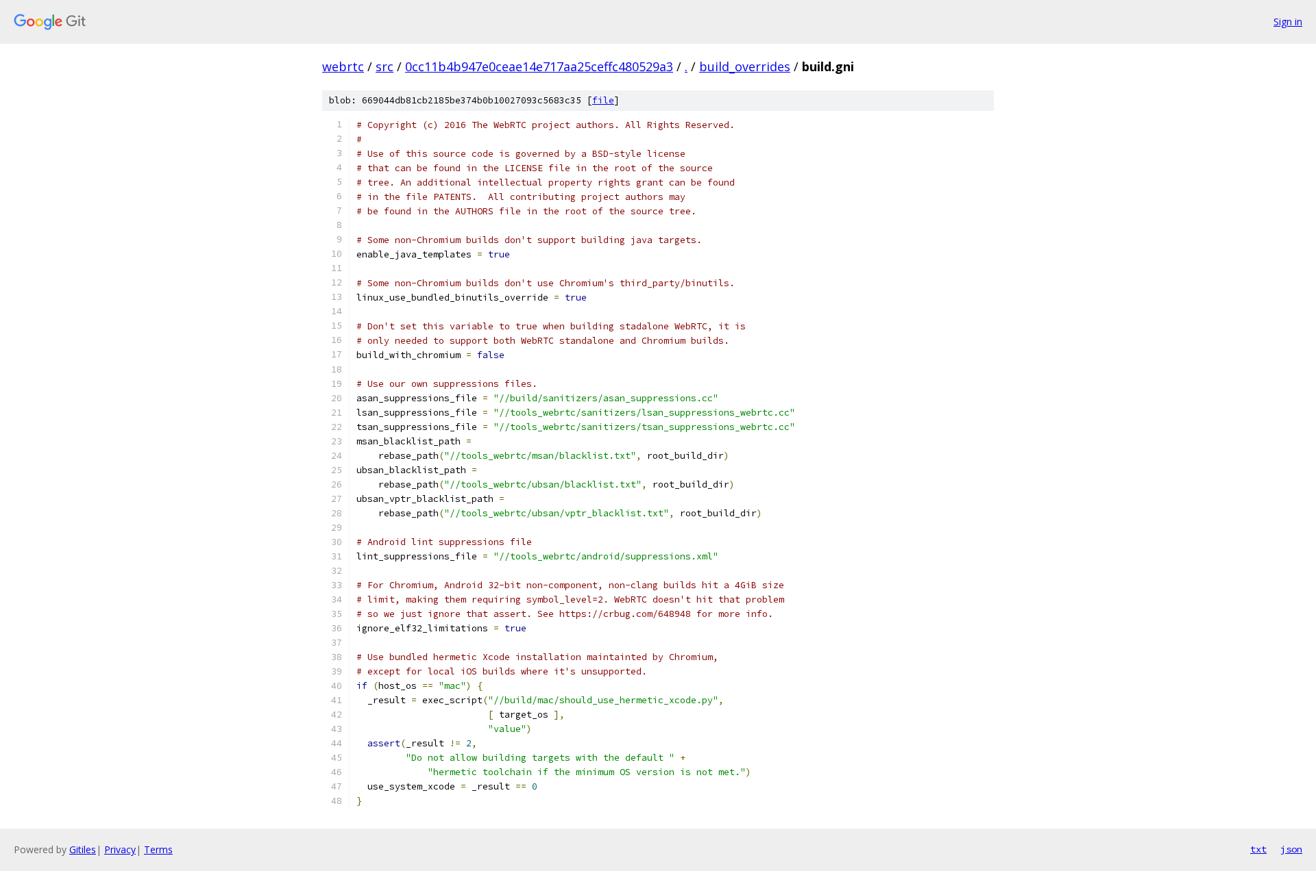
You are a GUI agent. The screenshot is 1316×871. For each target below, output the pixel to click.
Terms (158, 849)
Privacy (120, 849)
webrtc (343, 66)
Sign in (1288, 21)
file (603, 100)
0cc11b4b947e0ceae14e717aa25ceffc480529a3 (539, 66)
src (384, 66)
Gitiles (82, 849)
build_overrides (744, 66)
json (1291, 849)
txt (1258, 849)
